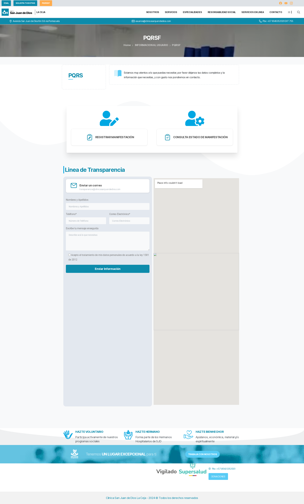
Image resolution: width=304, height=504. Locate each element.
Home (127, 45)
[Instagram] (291, 3)
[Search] (298, 12)
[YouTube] (286, 3)
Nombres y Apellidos (77, 199)
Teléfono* (71, 214)
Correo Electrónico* (119, 214)
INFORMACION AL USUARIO (151, 45)
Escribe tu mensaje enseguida (82, 228)
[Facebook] (280, 3)
